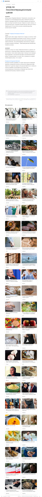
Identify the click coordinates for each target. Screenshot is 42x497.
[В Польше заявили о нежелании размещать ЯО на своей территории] (12, 470)
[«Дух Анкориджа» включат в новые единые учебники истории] (29, 390)
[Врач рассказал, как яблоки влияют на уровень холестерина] (29, 147)
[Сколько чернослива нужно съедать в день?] (29, 293)
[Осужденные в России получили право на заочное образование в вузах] (12, 260)
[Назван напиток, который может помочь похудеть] (29, 212)
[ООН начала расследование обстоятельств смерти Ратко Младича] (12, 373)
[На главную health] (7, 1)
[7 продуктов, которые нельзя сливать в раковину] (29, 373)
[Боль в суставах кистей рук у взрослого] (12, 309)
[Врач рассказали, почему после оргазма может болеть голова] (29, 244)
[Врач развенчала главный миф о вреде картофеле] (12, 454)
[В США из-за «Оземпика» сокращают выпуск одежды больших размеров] (12, 212)
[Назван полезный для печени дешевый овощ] (12, 325)
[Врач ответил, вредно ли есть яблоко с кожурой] (29, 325)
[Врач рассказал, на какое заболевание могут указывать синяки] (12, 131)
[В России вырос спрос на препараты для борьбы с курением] (29, 276)
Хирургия (13, 4)
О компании (5, 496)
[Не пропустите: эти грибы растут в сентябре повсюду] (29, 454)
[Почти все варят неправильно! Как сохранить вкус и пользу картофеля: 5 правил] (12, 390)
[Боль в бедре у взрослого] (29, 341)
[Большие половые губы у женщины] (29, 115)
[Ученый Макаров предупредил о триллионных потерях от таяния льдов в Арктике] (29, 260)
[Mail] (3, 1)
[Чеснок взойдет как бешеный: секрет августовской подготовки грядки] (12, 357)
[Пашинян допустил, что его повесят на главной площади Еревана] (12, 276)
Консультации (8, 4)
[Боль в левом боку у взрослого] (29, 438)
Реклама (8, 496)
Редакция (19, 496)
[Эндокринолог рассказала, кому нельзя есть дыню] (12, 438)
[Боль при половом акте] (12, 163)
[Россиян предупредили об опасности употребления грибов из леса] (29, 486)
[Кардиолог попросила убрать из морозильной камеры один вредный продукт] (12, 180)
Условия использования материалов (27, 496)
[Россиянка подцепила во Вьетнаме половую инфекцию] (29, 180)
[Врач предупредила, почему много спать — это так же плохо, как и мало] (12, 341)
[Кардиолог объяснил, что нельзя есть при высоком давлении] (12, 228)
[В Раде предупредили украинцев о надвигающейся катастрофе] (29, 163)
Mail (1, 496)
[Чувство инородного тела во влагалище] (12, 293)
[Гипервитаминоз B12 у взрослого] (29, 470)
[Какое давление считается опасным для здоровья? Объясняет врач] (12, 115)
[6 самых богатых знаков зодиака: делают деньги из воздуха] (29, 131)
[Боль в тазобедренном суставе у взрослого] (29, 406)
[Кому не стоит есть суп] (12, 422)
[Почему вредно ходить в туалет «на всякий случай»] (29, 422)
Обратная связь (35, 496)
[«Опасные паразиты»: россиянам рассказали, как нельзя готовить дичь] (29, 228)
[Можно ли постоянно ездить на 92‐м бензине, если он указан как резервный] (12, 406)
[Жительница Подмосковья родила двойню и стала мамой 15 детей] (29, 357)
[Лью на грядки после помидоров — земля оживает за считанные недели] (29, 309)
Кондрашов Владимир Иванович (17, 33)
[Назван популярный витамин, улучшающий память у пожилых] (12, 196)
